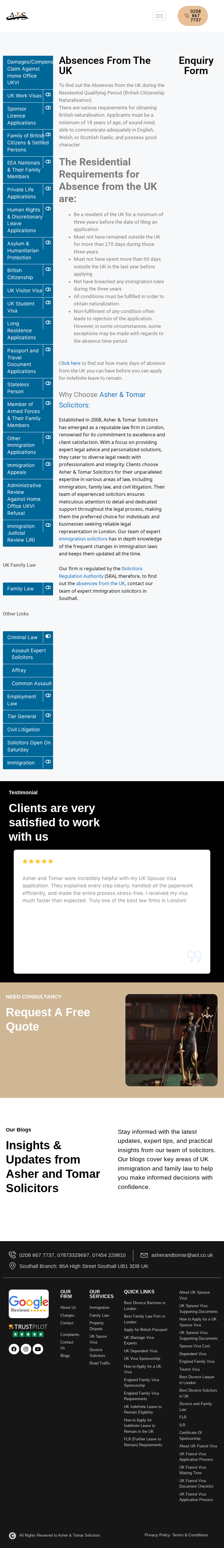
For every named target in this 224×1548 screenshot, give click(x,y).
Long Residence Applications (21, 330)
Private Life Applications (21, 193)
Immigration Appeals (21, 468)
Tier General (21, 716)
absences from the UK (100, 583)
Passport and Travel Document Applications (23, 361)
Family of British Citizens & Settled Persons (28, 143)
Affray (19, 670)
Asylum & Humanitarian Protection (23, 250)
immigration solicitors (83, 539)
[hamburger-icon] (159, 16)
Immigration (21, 763)
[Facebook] (14, 1349)
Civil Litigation (23, 729)
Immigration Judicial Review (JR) (21, 533)
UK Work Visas (24, 96)
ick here (71, 363)
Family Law (20, 589)
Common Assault (32, 683)
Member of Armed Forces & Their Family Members (24, 414)
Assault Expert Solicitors (29, 654)
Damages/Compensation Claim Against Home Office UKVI (30, 72)
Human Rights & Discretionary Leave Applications (25, 220)
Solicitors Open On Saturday (29, 746)
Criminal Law (22, 637)
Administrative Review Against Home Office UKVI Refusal (24, 499)
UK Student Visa (20, 307)
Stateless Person (18, 388)
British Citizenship (20, 273)
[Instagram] (26, 1349)
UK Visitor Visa (24, 290)
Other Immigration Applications (21, 445)
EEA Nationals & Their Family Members (24, 170)
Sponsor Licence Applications (21, 116)
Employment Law (21, 700)
